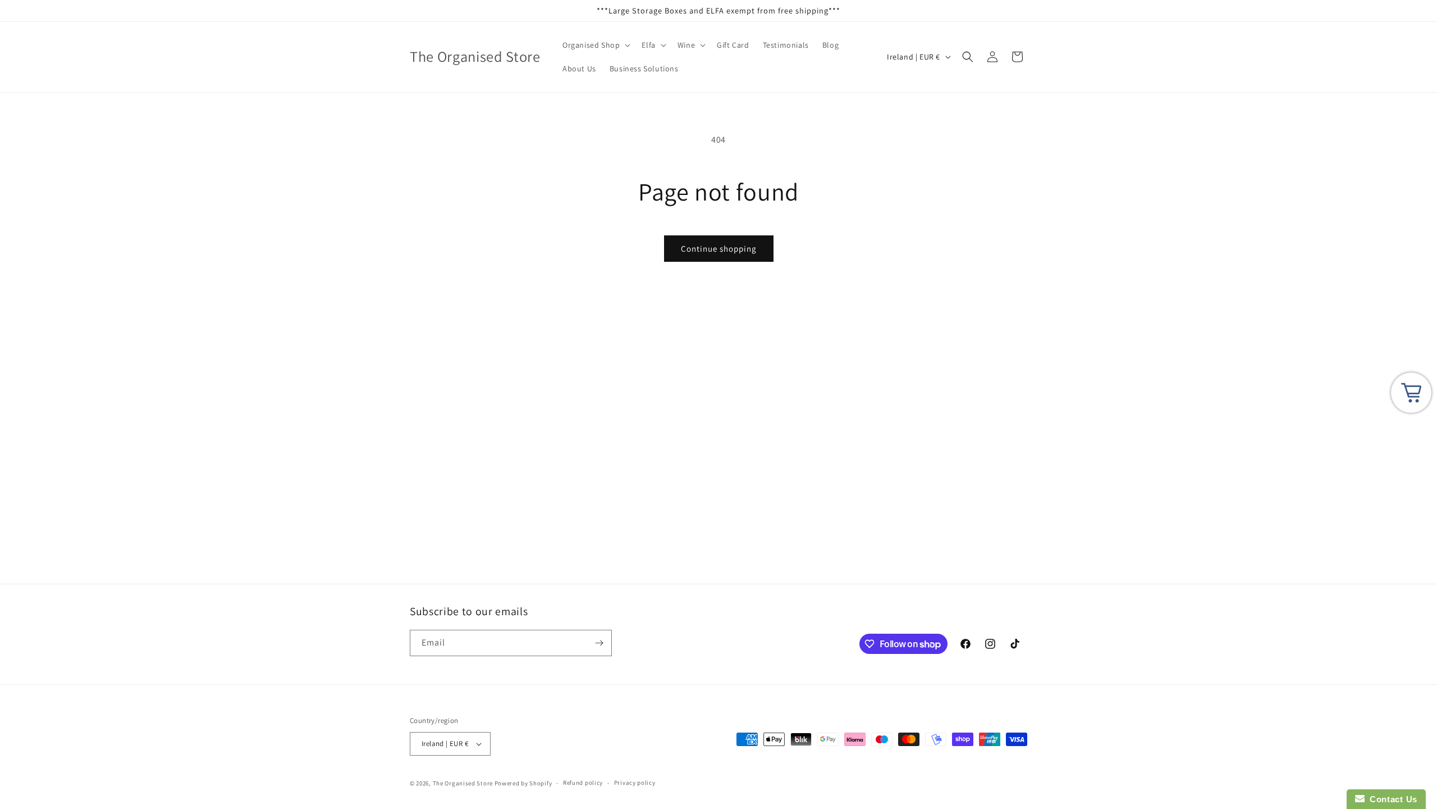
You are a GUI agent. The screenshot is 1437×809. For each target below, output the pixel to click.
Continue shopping (719, 248)
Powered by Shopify (523, 783)
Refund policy (583, 783)
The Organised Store (463, 783)
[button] (595, 45)
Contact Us (1391, 799)
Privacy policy (635, 783)
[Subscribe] (599, 643)
